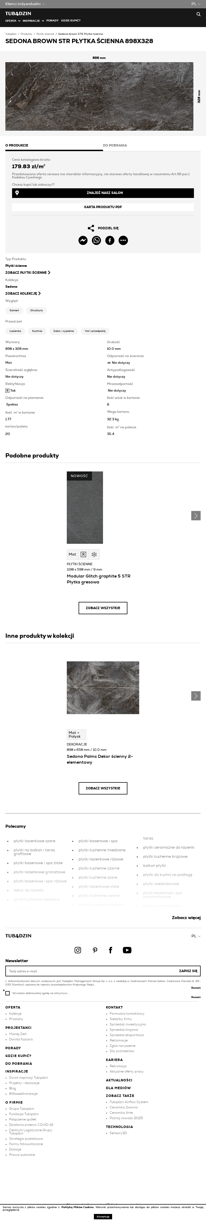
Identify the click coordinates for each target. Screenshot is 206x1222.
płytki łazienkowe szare (34, 841)
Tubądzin (11, 34)
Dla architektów (122, 1051)
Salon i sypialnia (63, 331)
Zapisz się (188, 971)
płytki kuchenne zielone (99, 896)
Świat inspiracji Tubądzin (28, 1077)
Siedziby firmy (121, 1019)
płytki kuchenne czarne (99, 868)
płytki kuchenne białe (162, 906)
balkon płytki (154, 866)
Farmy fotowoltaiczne (26, 1144)
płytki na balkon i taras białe (168, 915)
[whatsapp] (96, 240)
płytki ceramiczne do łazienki (168, 847)
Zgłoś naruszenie (122, 1045)
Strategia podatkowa (26, 1138)
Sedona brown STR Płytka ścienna (80, 34)
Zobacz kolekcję (21, 293)
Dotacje (15, 1149)
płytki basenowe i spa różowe (40, 881)
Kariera (114, 1060)
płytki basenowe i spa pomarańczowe (162, 895)
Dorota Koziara (21, 1039)
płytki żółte (24, 908)
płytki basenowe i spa (98, 841)
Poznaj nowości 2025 (126, 1118)
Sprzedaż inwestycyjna (128, 1024)
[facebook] (110, 240)
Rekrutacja (118, 1066)
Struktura (36, 310)
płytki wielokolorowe (161, 884)
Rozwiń (196, 988)
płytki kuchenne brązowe (165, 857)
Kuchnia (37, 331)
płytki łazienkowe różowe (101, 859)
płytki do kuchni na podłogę (167, 875)
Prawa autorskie (22, 1154)
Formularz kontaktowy (127, 1013)
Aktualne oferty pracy (127, 1071)
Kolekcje (15, 1013)
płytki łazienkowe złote (99, 887)
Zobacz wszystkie (103, 608)
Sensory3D (118, 1133)
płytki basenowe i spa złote (38, 863)
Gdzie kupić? (70, 20)
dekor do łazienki (29, 890)
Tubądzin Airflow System (129, 1102)
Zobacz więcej (186, 918)
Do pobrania (18, 1063)
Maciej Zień (18, 1034)
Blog (12, 1088)
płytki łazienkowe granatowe (39, 872)
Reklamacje (119, 1040)
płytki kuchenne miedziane (102, 850)
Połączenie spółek (22, 1119)
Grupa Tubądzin (21, 1108)
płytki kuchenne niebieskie (37, 899)
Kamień (14, 310)
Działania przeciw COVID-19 (31, 1124)
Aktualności (119, 1080)
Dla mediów (118, 1088)
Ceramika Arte (121, 1112)
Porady (52, 20)
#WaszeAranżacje (23, 1093)
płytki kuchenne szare (98, 877)
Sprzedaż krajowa (124, 1029)
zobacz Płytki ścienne (26, 272)
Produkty (26, 34)
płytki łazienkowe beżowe (101, 905)
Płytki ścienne (45, 34)
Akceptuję (103, 1216)
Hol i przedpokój (95, 331)
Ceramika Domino (124, 1107)
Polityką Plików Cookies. (78, 1207)
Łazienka (15, 331)
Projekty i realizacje (24, 1083)
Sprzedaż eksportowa (127, 1035)
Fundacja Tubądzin (24, 1114)
